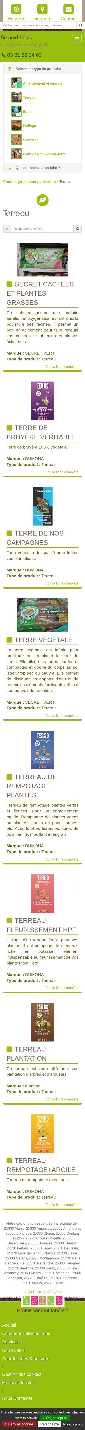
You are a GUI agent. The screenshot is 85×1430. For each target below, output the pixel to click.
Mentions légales (18, 1382)
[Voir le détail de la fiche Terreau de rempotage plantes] (42, 749)
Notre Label (13, 1350)
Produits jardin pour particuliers (30, 182)
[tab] (42, 69)
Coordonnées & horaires (25, 1358)
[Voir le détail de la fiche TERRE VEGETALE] (42, 615)
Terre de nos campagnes (35, 538)
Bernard (24, 41)
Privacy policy (73, 1424)
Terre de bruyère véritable (41, 432)
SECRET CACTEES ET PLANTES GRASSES (40, 293)
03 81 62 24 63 (24, 55)
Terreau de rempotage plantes (32, 786)
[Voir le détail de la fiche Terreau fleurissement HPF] (42, 893)
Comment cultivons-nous (26, 1333)
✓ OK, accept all (55, 1418)
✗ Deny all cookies (19, 1424)
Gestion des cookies (21, 1374)
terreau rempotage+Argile (41, 1165)
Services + (12, 1342)
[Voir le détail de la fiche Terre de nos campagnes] (43, 506)
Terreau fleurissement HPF (41, 925)
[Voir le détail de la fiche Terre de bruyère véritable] (42, 400)
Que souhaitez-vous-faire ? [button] (37, 168)
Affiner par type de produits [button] (38, 69)
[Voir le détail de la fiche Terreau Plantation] (42, 1022)
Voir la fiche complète (61, 366)
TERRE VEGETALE (43, 639)
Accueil (9, 1325)
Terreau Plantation (27, 1054)
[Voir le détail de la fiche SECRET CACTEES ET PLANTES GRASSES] (42, 259)
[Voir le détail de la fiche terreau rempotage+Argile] (42, 1133)
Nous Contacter (17, 1398)
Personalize (49, 1424)
